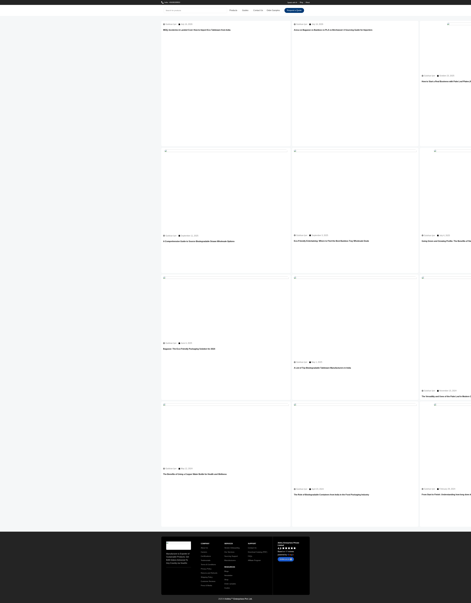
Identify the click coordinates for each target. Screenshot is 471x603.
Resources (229, 567)
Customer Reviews (208, 581)
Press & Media (206, 585)
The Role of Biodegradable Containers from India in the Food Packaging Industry (331, 495)
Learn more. (283, 599)
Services (228, 544)
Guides (227, 588)
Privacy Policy (206, 569)
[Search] (224, 10)
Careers (204, 552)
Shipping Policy (207, 577)
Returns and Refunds (209, 573)
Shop (226, 580)
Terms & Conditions (208, 564)
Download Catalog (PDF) (257, 552)
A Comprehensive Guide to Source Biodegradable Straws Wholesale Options (199, 241)
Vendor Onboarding (232, 548)
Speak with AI (292, 2)
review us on (284, 559)
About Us (204, 548)
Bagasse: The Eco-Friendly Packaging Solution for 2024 (189, 349)
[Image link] (178, 545)
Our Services (229, 552)
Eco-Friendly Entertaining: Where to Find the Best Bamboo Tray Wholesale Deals (331, 241)
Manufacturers (230, 560)
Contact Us (252, 548)
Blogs (226, 571)
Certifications (206, 556)
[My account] (307, 10)
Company (205, 544)
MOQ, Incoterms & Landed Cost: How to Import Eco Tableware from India (196, 30)
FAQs (250, 556)
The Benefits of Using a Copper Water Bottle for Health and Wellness (195, 474)
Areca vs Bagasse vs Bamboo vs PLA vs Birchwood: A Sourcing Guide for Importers (333, 30)
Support (252, 544)
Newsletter (228, 575)
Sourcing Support (231, 556)
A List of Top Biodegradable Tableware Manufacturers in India (322, 368)
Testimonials (205, 560)
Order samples (230, 584)
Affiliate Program (254, 560)
